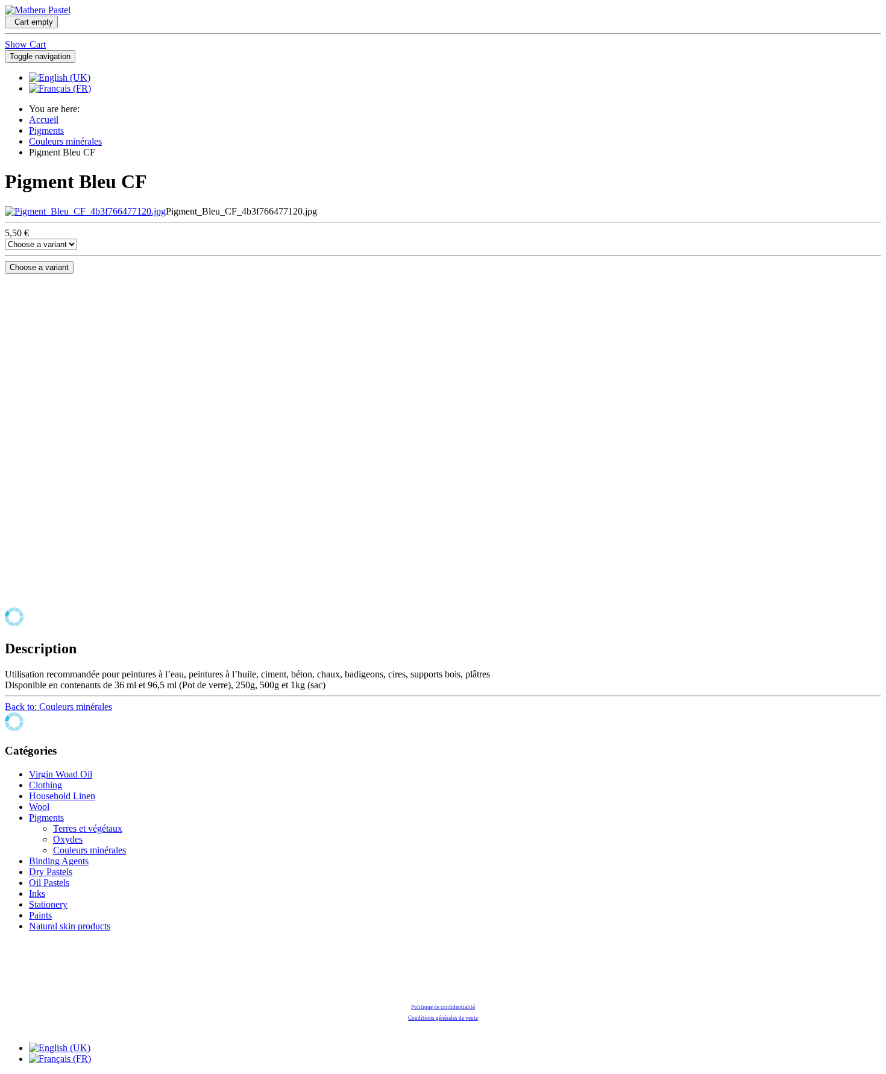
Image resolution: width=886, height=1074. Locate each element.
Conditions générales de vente (443, 1018)
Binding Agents (59, 861)
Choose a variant (39, 267)
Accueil (43, 120)
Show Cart (25, 44)
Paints (40, 915)
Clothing (45, 785)
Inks (37, 893)
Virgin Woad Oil (60, 774)
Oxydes (68, 839)
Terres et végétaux (87, 828)
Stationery (48, 904)
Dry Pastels (50, 872)
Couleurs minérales (65, 141)
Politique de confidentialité (443, 1007)
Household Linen (62, 796)
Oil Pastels (49, 883)
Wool (39, 807)
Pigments (46, 130)
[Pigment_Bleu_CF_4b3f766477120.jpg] (85, 211)
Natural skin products (69, 926)
